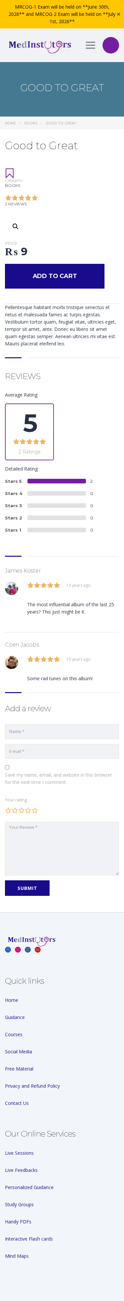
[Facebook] (8, 950)
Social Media (18, 1051)
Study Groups (19, 1204)
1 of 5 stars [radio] (8, 810)
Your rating (16, 800)
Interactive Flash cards (29, 1239)
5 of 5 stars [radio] (34, 810)
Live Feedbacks (21, 1170)
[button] (15, 226)
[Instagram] (18, 950)
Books (30, 123)
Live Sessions (19, 1153)
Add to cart (55, 276)
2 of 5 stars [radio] (15, 810)
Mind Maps (17, 1256)
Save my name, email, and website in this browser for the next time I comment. (58, 778)
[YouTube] (38, 950)
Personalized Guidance (29, 1187)
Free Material (19, 1069)
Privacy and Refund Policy (32, 1086)
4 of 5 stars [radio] (28, 810)
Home (10, 123)
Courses (13, 1034)
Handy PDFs (18, 1221)
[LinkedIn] (28, 950)
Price (11, 243)
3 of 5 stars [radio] (21, 810)
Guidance (15, 1017)
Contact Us (17, 1103)
